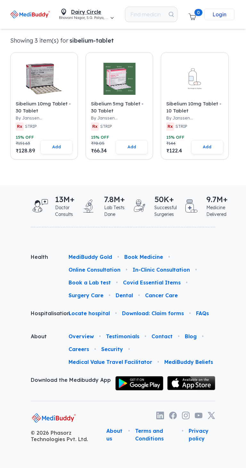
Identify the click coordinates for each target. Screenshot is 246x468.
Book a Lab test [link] (90, 282)
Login (219, 14)
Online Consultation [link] (94, 270)
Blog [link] (191, 336)
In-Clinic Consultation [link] (161, 270)
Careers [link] (79, 349)
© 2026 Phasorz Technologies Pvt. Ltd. (59, 436)
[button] (192, 14)
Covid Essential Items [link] (152, 282)
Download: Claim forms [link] (153, 313)
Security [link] (112, 349)
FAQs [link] (202, 313)
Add (56, 146)
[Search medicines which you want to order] (171, 14)
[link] (30, 14)
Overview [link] (81, 336)
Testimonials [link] (122, 336)
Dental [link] (124, 295)
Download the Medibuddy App (71, 380)
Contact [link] (162, 336)
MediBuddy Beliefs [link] (188, 362)
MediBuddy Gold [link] (90, 257)
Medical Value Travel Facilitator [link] (110, 362)
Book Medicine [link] (143, 257)
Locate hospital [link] (89, 313)
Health (39, 257)
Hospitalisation (44, 313)
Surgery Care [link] (86, 295)
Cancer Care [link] (161, 295)
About (39, 336)
